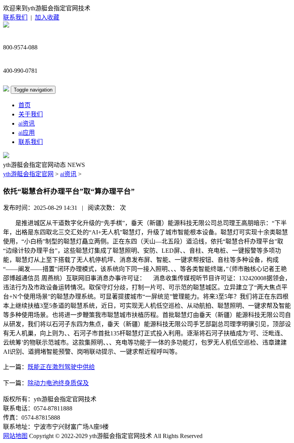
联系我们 (15, 17)
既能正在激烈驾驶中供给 (61, 367)
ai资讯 (26, 123)
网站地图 (15, 436)
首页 (24, 105)
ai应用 (26, 132)
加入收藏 (47, 17)
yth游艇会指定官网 (28, 174)
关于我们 (30, 114)
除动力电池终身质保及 (58, 383)
